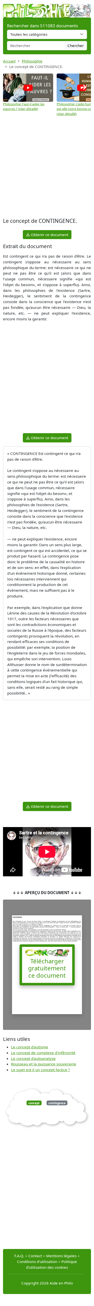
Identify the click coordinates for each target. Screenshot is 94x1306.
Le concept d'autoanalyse (33, 1058)
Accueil (9, 61)
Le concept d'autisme (29, 1046)
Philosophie (32, 61)
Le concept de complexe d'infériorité (43, 1052)
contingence (57, 1103)
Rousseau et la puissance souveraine (43, 1063)
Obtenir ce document (49, 234)
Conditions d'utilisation (37, 1261)
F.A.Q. (19, 1255)
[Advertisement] (47, 167)
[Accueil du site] (47, 8)
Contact (35, 1255)
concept (34, 1103)
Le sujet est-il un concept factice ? (40, 1069)
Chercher (75, 45)
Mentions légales (61, 1255)
